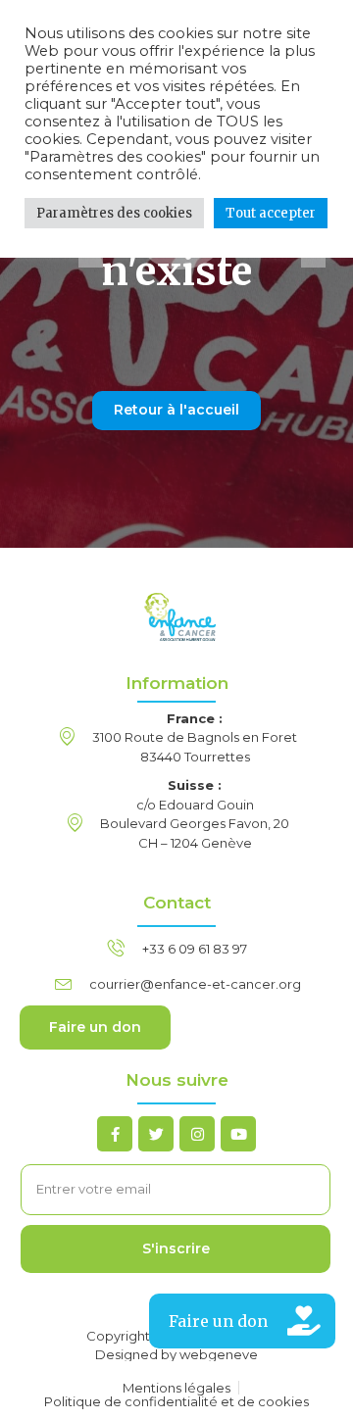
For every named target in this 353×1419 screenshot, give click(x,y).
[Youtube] (238, 1133)
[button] (242, 1321)
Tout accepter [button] (271, 213)
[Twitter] (156, 1133)
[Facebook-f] (114, 1133)
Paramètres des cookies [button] (114, 213)
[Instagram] (197, 1133)
